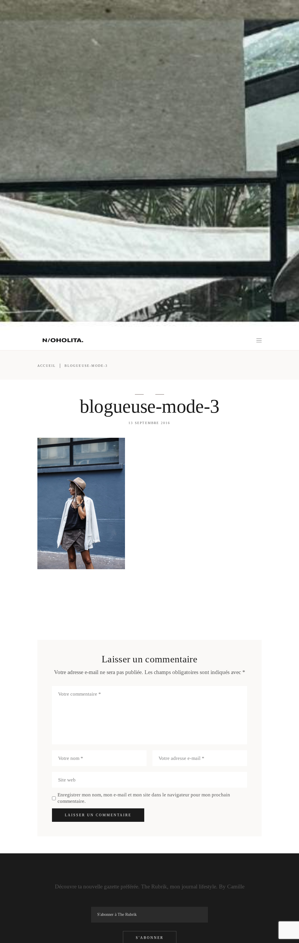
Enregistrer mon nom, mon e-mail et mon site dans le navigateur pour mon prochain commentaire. (144, 798)
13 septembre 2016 (149, 423)
